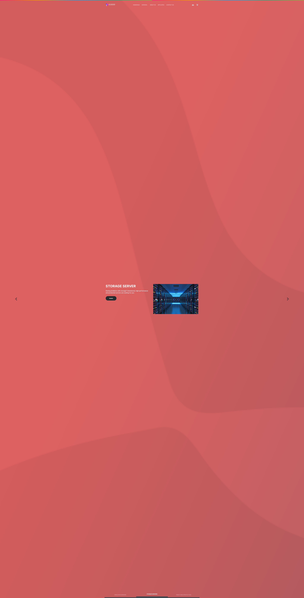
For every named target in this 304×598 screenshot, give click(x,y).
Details (111, 295)
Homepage (136, 5)
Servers (144, 5)
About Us (153, 5)
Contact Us (170, 5)
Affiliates (161, 5)
